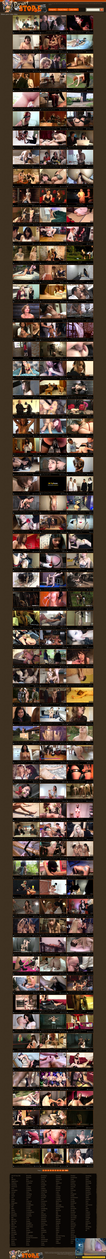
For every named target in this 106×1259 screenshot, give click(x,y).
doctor (21, 974)
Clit (27, 1199)
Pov (72, 1192)
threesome (55, 71)
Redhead (73, 1203)
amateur (43, 90)
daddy (42, 378)
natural (48, 71)
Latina (58, 1194)
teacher (74, 301)
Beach (13, 1212)
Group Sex (44, 1225)
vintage (15, 186)
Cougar (28, 1206)
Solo (72, 1241)
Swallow (88, 1192)
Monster (58, 1219)
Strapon (88, 1186)
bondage (55, 128)
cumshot (27, 532)
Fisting (43, 1194)
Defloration (29, 1226)
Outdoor (58, 1243)
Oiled (57, 1232)
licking (47, 628)
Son (72, 1243)
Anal (12, 1188)
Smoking (73, 1239)
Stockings (88, 1183)
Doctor (28, 1230)
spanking (49, 148)
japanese (16, 52)
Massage (58, 1205)
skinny (54, 1127)
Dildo (27, 1228)
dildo (23, 474)
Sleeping (73, 1236)
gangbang (77, 90)
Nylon (57, 1228)
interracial (23, 90)
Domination (29, 1236)
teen (15, 301)
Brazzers (14, 1239)
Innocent (58, 1175)
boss (24, 685)
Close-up (29, 1201)
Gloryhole (44, 1221)
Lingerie (58, 1199)
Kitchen (58, 1188)
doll (75, 878)
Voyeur (88, 1221)
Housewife (44, 1241)
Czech (28, 1219)
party (56, 858)
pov (53, 378)
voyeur (75, 762)
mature (26, 128)
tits (45, 820)
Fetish (43, 1186)
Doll (27, 1234)
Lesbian (58, 1195)
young (46, 32)
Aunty (13, 1199)
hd (17, 32)
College (28, 1203)
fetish (78, 71)
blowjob (71, 32)
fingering (46, 513)
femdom (77, 52)
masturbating (80, 474)
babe (69, 397)
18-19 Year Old (15, 1175)
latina (81, 167)
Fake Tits (43, 1181)
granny (79, 743)
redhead (82, 90)
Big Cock (14, 1221)
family (52, 301)
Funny (43, 1206)
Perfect (73, 1183)
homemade (25, 71)
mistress (81, 52)
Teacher (88, 1199)
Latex (57, 1192)
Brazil (13, 1237)
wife (42, 71)
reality (22, 743)
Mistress (58, 1216)
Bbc (12, 1206)
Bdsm (13, 1210)
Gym (42, 1226)
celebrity (70, 244)
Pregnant (73, 1194)
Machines (59, 1201)
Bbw (12, 1208)
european (81, 128)
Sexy (72, 1221)
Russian (73, 1212)
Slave (72, 1234)
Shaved (73, 1223)
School (73, 1214)
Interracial (59, 1179)
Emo (27, 1243)
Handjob (43, 1230)
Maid (57, 1203)
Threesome (89, 1205)
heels (25, 378)
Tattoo (87, 1197)
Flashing (43, 1195)
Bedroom (14, 1216)
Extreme (43, 1177)
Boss (12, 1236)
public (49, 340)
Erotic (28, 1245)
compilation (26, 935)
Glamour (43, 1217)
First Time (44, 1192)
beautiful (43, 224)
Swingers (88, 1194)
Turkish (88, 1212)
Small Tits (74, 1237)
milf (71, 52)
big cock (50, 378)
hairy (15, 205)
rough (52, 128)
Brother (13, 1245)
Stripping (88, 1188)
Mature (58, 1208)
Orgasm (58, 1239)
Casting (28, 1188)
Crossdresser (30, 1212)
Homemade (44, 1239)
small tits (50, 858)
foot (82, 436)
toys (28, 205)
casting (29, 52)
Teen (87, 1201)
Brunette (28, 1175)
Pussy (72, 1199)
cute (18, 71)
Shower (73, 1226)
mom (69, 52)
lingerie (51, 32)
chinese (83, 455)
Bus (27, 1179)
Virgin (87, 1219)
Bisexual (14, 1226)
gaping (77, 186)
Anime (13, 1192)
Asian (13, 1195)
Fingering (44, 1190)
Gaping (43, 1210)
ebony (22, 148)
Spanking (88, 1175)
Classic (28, 1197)
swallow (49, 589)
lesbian (42, 32)
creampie (78, 378)
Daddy (28, 1221)
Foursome (44, 1201)
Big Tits (13, 1223)
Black (13, 1228)
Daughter (29, 1223)
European (44, 1175)
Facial (43, 1179)
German (43, 1214)
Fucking (43, 1205)
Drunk (28, 1239)
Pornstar (73, 1190)
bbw (69, 186)
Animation (14, 1190)
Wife (87, 1225)
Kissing (58, 1186)
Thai (87, 1203)
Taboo (87, 1195)
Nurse (57, 1226)
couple (74, 52)
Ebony (28, 1241)
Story (87, 1185)
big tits (15, 71)
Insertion (58, 1177)
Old (57, 1234)
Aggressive (14, 1181)
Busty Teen (29, 1181)
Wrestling (88, 1226)
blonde (56, 148)
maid (83, 916)
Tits (87, 1206)
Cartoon (28, 1186)
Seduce (73, 1219)
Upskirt (88, 1216)
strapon (52, 148)
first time (70, 282)
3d (12, 1177)
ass (83, 32)
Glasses (43, 1219)
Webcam (88, 1223)
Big (12, 1217)
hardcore (80, 32)
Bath (12, 1205)
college (72, 647)
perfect (26, 570)
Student (88, 1190)
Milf (57, 1212)
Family (43, 1183)
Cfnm (27, 1192)
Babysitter (14, 1203)
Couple (28, 1208)
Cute (27, 1217)
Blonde (13, 1230)
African (13, 1179)
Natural (58, 1221)
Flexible (43, 1197)
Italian (57, 1181)
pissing (73, 205)
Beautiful (14, 1214)
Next (66, 1170)
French (43, 1203)
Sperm (87, 1177)
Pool (72, 1188)
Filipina (43, 1188)
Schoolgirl (74, 1216)
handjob (28, 897)
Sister (72, 1228)
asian (20, 52)
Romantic (73, 1208)
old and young (24, 359)
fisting (49, 609)
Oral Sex (58, 1237)
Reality (73, 1201)
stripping (19, 378)
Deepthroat (29, 1225)
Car (27, 1185)
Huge (42, 1243)
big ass (22, 52)
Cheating (29, 1194)
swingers (76, 32)
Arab (12, 1194)
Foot (42, 1199)
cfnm (54, 109)
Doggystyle (29, 1232)
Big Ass (13, 1219)
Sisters (73, 1230)
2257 (69, 1255)
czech (54, 724)
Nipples (58, 1223)
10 (63, 1170)
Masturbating (60, 1206)
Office (57, 1230)
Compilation (29, 1205)
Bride (13, 1241)
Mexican (58, 1210)
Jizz (57, 1185)
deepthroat (81, 551)
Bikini (13, 1225)
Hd (42, 1234)
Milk (57, 1214)
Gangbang (44, 1208)
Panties (73, 1175)
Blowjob (13, 1232)
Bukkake (28, 1177)
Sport (87, 1179)
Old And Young (60, 1236)
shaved (79, 263)
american (21, 820)
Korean (58, 1190)
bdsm (15, 32)
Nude (57, 1225)
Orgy (57, 1241)
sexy (26, 474)
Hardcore (44, 1232)
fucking (49, 878)
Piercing (73, 1185)
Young (87, 1228)
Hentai (43, 1237)
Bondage (14, 1234)
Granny (43, 1223)
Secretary (73, 1217)
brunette (26, 52)
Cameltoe (29, 1183)
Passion (73, 1181)
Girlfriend (43, 1216)
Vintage (88, 1217)
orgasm (54, 493)
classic (69, 1108)
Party (72, 1179)
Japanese (59, 1183)
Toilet (87, 1208)
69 (86, 1230)
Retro (72, 1205)
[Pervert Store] (24, 6)
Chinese (28, 1195)
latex (55, 1012)
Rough (73, 1210)
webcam (72, 532)
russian (69, 493)
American (14, 1186)
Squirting (88, 1181)
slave (20, 32)
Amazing (14, 1185)
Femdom (43, 1185)
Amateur (13, 1183)
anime (22, 282)
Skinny (73, 1232)
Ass (12, 1197)
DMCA (72, 1255)
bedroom (16, 282)
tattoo (42, 532)
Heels (43, 1236)
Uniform (88, 1214)
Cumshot (29, 1216)
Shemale (73, 1225)
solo (77, 109)
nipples (54, 167)
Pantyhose (74, 1177)
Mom (57, 1217)
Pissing (73, 1186)
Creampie (29, 1210)
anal (69, 32)
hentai (20, 282)
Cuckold (28, 1214)
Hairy (42, 1228)
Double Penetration (32, 1237)
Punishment (74, 1197)
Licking (58, 1197)
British (13, 1243)
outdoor (18, 109)
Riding (73, 1206)
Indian (43, 1245)
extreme (24, 205)
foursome (78, 1146)
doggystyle (28, 685)
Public (72, 1195)
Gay (42, 1212)
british (73, 974)
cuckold (24, 224)
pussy (20, 513)
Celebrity (29, 1190)
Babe (13, 1201)
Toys (87, 1210)
